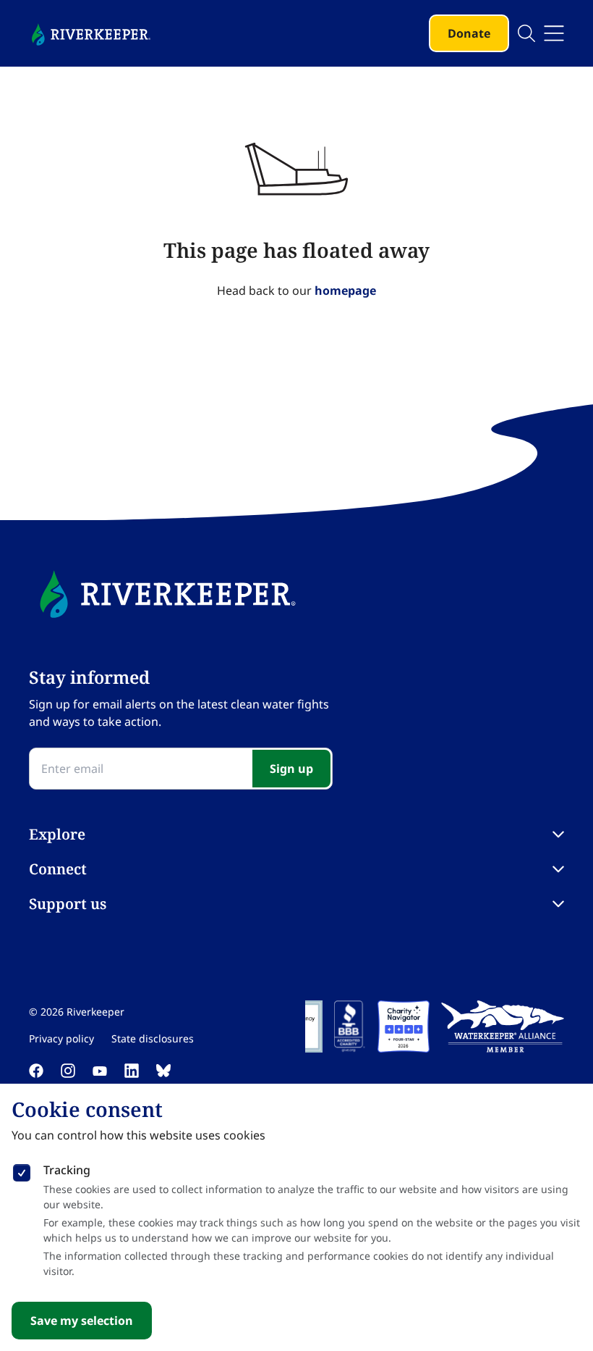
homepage (345, 290)
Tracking (66, 1170)
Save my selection (81, 1321)
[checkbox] (21, 1170)
